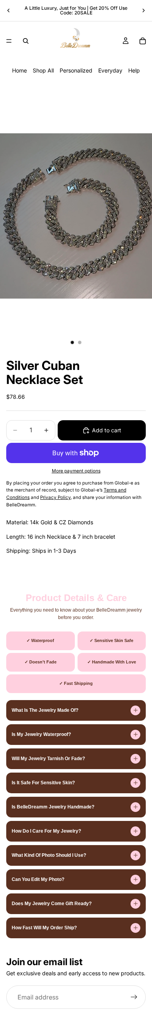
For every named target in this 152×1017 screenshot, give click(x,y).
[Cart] (142, 41)
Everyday (110, 70)
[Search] (25, 41)
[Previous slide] (8, 10)
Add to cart (106, 430)
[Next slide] (143, 10)
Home (19, 70)
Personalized (76, 70)
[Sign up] (134, 997)
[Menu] (9, 41)
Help (134, 70)
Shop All (43, 70)
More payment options (76, 471)
